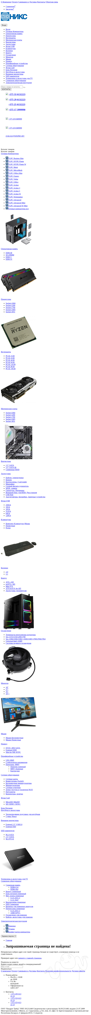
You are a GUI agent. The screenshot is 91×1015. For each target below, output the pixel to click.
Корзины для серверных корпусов (19, 906)
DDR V (9, 257)
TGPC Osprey (13, 176)
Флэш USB (10, 46)
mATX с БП (10, 584)
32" (7, 692)
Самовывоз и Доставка (27, 2)
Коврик (9, 480)
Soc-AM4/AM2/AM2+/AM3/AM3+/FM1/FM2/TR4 (26, 639)
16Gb (8, 507)
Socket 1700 (10, 417)
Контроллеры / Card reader (16, 482)
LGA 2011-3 (15, 898)
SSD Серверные (12, 904)
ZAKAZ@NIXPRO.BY (15, 136)
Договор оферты (78, 971)
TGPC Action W (14, 194)
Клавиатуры (11, 48)
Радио (8, 528)
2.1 (7, 574)
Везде (8, 29)
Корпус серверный (13, 892)
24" (7, 687)
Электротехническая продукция (19, 83)
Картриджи (15, 771)
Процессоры (11, 36)
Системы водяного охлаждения (18, 643)
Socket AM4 (10, 413)
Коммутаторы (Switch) (15, 781)
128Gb (8, 516)
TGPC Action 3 (14, 188)
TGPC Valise (13, 179)
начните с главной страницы (29, 958)
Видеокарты (11, 38)
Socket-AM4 (10, 303)
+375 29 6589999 (15, 119)
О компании (6, 971)
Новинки (12, 926)
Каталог (7, 151)
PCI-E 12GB (11, 364)
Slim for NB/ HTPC (13, 752)
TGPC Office (13, 182)
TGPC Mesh (13, 167)
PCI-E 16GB (11, 369)
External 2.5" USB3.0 (14, 824)
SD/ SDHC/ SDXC (13, 804)
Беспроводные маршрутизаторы (19, 783)
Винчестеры (11, 42)
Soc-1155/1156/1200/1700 (15, 637)
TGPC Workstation (15, 197)
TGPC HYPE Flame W (17, 164)
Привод (9, 61)
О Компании (6, 2)
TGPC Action (13, 185)
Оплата (15, 2)
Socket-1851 (10, 312)
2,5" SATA (10, 465)
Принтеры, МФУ (12, 765)
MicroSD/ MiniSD (13, 802)
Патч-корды (10, 792)
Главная (9, 940)
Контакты (41, 2)
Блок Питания (11, 70)
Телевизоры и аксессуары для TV (19, 78)
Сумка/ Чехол (11, 816)
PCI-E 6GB (10, 362)
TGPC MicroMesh (15, 170)
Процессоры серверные (15, 909)
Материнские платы (14, 40)
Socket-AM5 (10, 310)
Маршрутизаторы (13, 785)
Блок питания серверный (16, 894)
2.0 (7, 572)
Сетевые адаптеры (13, 788)
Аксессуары (10, 44)
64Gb (8, 513)
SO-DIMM (10, 255)
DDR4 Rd (14, 889)
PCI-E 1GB (10, 356)
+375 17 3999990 (17, 109)
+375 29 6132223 (17, 99)
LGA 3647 (14, 900)
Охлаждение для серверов (16, 915)
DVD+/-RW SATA (13, 748)
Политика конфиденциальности (58, 971)
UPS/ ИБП (10, 760)
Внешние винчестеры (14, 74)
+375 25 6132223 (17, 104)
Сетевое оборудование (15, 66)
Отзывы (11, 929)
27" (7, 689)
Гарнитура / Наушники (15, 490)
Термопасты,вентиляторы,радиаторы (21, 635)
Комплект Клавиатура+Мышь (18, 524)
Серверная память (13, 885)
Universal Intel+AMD (14, 641)
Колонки (9, 51)
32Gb (8, 509)
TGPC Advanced (14, 200)
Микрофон (10, 484)
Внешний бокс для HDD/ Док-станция (21, 493)
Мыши (8, 59)
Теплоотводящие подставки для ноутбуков (23, 814)
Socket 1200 (10, 415)
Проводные (10, 526)
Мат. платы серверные (15, 896)
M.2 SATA (10, 835)
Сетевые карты (12, 779)
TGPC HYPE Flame (16, 161)
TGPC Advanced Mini (16, 203)
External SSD (11, 827)
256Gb (8, 505)
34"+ (7, 694)
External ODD (11, 750)
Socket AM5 (10, 419)
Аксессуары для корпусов (16, 591)
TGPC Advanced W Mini (17, 206)
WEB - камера (11, 488)
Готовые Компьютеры (14, 31)
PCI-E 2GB (10, 358)
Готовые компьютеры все (18, 209)
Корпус (9, 53)
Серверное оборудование (16, 80)
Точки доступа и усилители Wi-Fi (19, 790)
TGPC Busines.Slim (15, 158)
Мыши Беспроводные (14, 738)
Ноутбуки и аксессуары (15, 72)
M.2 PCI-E (10, 839)
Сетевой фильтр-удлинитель (17, 486)
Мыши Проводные (13, 740)
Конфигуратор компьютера (19, 932)
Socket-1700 (10, 308)
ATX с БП (10, 582)
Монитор (9, 57)
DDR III (9, 253)
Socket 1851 (10, 421)
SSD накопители (12, 76)
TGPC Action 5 (14, 191)
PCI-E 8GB (10, 367)
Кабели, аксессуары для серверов (19, 917)
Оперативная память (14, 34)
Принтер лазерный (18, 767)
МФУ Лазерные (16, 769)
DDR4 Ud (14, 887)
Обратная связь (52, 2)
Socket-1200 (10, 305)
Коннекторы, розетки (14, 794)
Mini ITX (9, 586)
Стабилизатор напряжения (16, 762)
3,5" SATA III (11, 467)
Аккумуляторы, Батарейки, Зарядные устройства (25, 497)
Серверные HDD (12, 470)
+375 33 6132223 (17, 94)
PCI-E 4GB (10, 360)
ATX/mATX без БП (13, 589)
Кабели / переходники (15, 478)
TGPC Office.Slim (15, 173)
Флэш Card (10, 68)
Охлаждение (11, 55)
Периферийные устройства (17, 63)
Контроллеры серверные (16, 902)
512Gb (8, 511)
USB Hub (9, 495)
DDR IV (9, 259)
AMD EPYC (15, 913)
